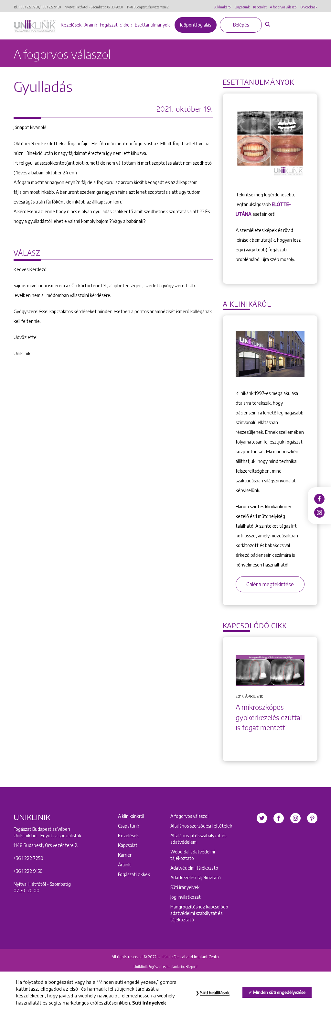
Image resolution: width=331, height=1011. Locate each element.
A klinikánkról (131, 816)
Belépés (241, 24)
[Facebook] (319, 498)
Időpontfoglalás (195, 24)
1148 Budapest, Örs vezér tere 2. (148, 7)
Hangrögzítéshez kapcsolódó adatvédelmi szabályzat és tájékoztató (199, 913)
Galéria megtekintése (270, 584)
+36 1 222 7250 (29, 7)
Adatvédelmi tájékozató (194, 868)
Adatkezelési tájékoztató (195, 877)
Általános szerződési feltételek (201, 826)
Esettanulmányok (152, 24)
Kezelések (71, 24)
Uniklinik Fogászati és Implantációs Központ (165, 967)
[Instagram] (319, 512)
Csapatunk (242, 7)
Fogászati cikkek (116, 24)
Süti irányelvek (184, 887)
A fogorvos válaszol (283, 7)
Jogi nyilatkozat (185, 897)
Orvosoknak (309, 7)
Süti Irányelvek (149, 1003)
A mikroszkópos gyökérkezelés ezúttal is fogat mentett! (269, 717)
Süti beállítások (215, 992)
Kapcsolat (260, 7)
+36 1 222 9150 (51, 7)
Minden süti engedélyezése (279, 992)
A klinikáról (222, 7)
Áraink (90, 24)
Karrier (125, 855)
